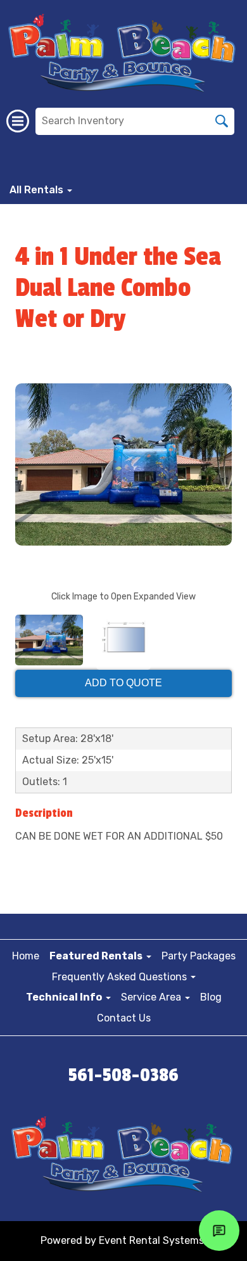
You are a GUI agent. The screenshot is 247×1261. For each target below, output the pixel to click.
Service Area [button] (152, 997)
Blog (211, 997)
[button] (100, 956)
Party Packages (199, 956)
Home (25, 956)
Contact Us (124, 1018)
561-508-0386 (123, 1075)
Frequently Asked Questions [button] (120, 977)
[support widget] (219, 1230)
